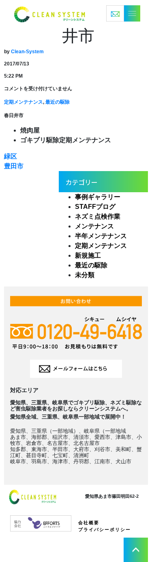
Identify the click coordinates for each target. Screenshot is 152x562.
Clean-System (27, 51)
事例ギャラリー (97, 196)
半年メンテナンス (101, 235)
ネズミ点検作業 (97, 216)
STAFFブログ (95, 206)
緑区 (10, 156)
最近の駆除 (57, 102)
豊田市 (14, 166)
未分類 (84, 274)
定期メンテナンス (23, 102)
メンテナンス (94, 226)
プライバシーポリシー (104, 529)
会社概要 (88, 522)
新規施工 (88, 255)
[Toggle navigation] (123, 13)
